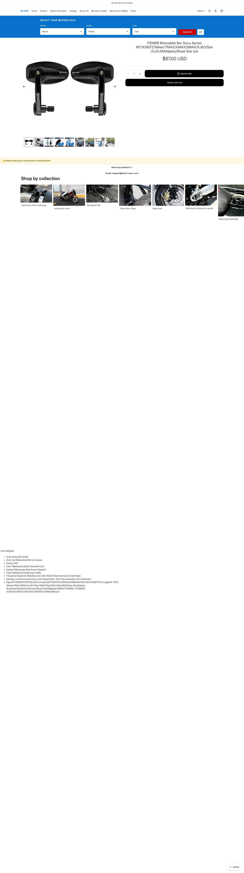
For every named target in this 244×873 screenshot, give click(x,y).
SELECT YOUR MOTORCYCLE (58, 20)
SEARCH (187, 32)
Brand (43, 26)
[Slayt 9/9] (110, 142)
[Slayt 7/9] (89, 142)
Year (134, 26)
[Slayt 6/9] (79, 142)
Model (89, 26)
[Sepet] (222, 11)
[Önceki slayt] (23, 87)
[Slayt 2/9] (38, 142)
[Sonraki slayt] (115, 87)
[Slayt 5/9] (69, 142)
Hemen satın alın (174, 82)
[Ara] (209, 11)
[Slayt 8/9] (99, 142)
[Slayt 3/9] (49, 142)
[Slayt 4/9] (59, 142)
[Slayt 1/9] (28, 142)
